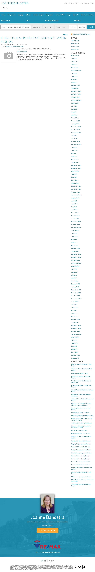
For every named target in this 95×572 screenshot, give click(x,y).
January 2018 (75, 287)
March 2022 (74, 159)
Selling (28, 15)
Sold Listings (75, 49)
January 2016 (75, 358)
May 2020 (74, 207)
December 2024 (76, 91)
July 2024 (74, 106)
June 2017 (74, 307)
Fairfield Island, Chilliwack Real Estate (82, 415)
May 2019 (74, 239)
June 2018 (74, 272)
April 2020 (74, 210)
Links (27, 20)
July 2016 (74, 340)
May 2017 (74, 310)
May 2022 (74, 153)
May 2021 (74, 177)
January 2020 (75, 218)
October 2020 (75, 192)
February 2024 (75, 121)
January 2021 (75, 183)
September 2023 (76, 133)
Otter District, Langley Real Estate (81, 453)
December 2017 (76, 290)
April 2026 (74, 64)
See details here (22, 51)
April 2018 (74, 278)
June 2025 (74, 76)
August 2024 (75, 103)
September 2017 (76, 299)
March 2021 (74, 180)
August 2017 (75, 301)
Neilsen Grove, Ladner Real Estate (81, 450)
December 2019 (76, 221)
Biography (49, 15)
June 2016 (74, 343)
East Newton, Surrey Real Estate (80, 412)
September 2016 (76, 334)
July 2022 (74, 147)
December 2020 (76, 186)
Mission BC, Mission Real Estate (80, 447)
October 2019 (75, 224)
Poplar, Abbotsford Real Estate (80, 456)
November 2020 (76, 189)
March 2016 (74, 352)
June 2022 (74, 150)
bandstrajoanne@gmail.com (79, 3)
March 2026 (74, 67)
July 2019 (74, 233)
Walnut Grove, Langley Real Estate (81, 477)
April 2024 (74, 115)
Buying (20, 15)
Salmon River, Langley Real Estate (81, 461)
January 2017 (75, 322)
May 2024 (74, 112)
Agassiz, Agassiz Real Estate (79, 373)
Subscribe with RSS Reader (81, 34)
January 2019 (75, 251)
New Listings (75, 43)
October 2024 (75, 97)
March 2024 (74, 118)
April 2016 (74, 349)
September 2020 (76, 195)
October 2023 (75, 130)
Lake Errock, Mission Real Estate (80, 441)
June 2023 (74, 138)
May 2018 (74, 275)
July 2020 (74, 201)
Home (3, 15)
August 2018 (75, 266)
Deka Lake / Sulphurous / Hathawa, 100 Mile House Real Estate (81, 404)
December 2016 (76, 325)
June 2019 (74, 236)
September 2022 (76, 144)
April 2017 (74, 313)
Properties (12, 15)
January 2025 (75, 88)
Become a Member (52, 20)
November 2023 (76, 127)
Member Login (38, 15)
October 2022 (75, 141)
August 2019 (75, 230)
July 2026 (74, 58)
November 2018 (76, 257)
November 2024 (76, 94)
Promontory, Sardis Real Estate (80, 459)
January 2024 (75, 124)
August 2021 (75, 171)
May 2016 (74, 346)
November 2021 (76, 168)
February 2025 (75, 85)
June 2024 (74, 109)
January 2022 (75, 162)
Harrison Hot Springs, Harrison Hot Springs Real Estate (81, 426)
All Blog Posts (75, 40)
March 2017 (74, 316)
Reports (76, 15)
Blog (68, 15)
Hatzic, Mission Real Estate (79, 430)
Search (91, 27)
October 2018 (75, 260)
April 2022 (74, 156)
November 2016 (76, 328)
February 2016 (75, 355)
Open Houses (75, 46)
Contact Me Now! (47, 530)
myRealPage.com (47, 561)
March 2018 (74, 281)
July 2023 (74, 135)
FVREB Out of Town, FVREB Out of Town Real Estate (81, 419)
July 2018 (74, 269)
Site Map (77, 20)
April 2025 (74, 82)
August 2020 (75, 198)
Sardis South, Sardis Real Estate (80, 464)
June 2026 (74, 61)
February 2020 (75, 216)
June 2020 (74, 204)
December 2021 (76, 165)
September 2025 (76, 70)
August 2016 (75, 337)
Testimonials (5, 20)
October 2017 (75, 296)
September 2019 (76, 227)
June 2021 (74, 174)
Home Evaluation (87, 15)
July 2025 (74, 73)
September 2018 (76, 263)
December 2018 (76, 254)
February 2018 (75, 284)
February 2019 (75, 248)
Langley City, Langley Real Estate (80, 444)
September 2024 (76, 100)
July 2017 (74, 304)
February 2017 (75, 319)
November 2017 (76, 293)
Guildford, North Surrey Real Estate (81, 423)
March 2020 (74, 213)
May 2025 (74, 79)
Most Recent (75, 55)
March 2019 (74, 245)
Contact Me (60, 15)
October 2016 (75, 331)
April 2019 (74, 242)
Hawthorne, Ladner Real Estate (80, 433)
